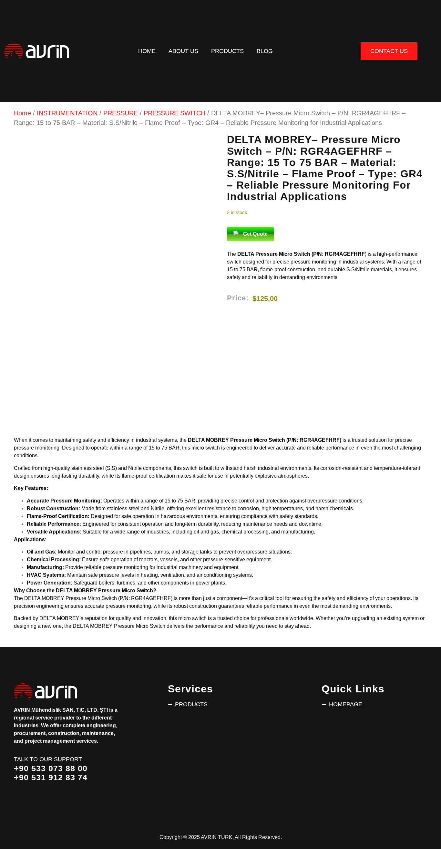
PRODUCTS (227, 50)
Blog (265, 50)
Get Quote (255, 234)
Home (147, 50)
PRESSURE (120, 113)
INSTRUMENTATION (67, 113)
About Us (183, 50)
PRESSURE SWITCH (174, 113)
